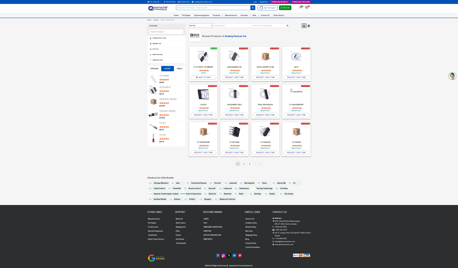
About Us (179, 219)
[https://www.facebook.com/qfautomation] (218, 255)
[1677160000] (153, 79)
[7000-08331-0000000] (153, 114)
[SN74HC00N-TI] (153, 90)
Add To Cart (204, 77)
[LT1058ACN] (265, 132)
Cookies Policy (251, 223)
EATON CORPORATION (212, 235)
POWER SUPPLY (159, 38)
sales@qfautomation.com (203, 2)
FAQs (178, 231)
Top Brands (152, 235)
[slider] (164, 80)
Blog (247, 239)
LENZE (206, 219)
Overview (244, 15)
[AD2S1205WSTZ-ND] (265, 56)
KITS (155, 49)
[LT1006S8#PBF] (203, 132)
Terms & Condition (252, 247)
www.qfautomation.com (284, 244)
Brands (156, 20)
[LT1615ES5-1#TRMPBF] (203, 56)
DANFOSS (207, 231)
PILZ (205, 223)
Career (178, 235)
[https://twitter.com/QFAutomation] (229, 255)
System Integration (201, 15)
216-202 (162, 123)
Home (176, 15)
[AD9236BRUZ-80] (234, 56)
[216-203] (153, 138)
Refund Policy (250, 227)
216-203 (162, 135)
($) (154, 2)
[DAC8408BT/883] (234, 94)
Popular (154, 69)
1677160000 (164, 76)
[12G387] (203, 94)
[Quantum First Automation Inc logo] (158, 8)
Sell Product (181, 223)
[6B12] (296, 56)
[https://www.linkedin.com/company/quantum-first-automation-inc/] (234, 255)
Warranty (249, 231)
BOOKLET (280, 2)
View (254, 15)
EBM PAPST (208, 239)
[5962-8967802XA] (265, 94)
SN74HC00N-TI (165, 87)
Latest (167, 69)
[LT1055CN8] (234, 132)
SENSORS (157, 60)
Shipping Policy (251, 235)
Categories (153, 26)
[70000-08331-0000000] (153, 102)
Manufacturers (231, 15)
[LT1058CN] (296, 132)
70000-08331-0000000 (168, 99)
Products (216, 15)
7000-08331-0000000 (167, 111)
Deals (179, 69)
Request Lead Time (234, 77)
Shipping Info (181, 227)
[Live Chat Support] (452, 76)
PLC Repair (186, 15)
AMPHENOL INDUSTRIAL (213, 227)
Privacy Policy (250, 243)
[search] (252, 7)
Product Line (153, 227)
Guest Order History (156, 239)
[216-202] (153, 126)
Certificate (180, 239)
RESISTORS (157, 54)
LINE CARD (301, 2)
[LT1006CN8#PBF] (296, 94)
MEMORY (156, 44)
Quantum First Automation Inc (241, 266)
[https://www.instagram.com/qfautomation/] (223, 255)
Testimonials (181, 243)
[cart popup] (306, 8)
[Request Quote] (300, 8)
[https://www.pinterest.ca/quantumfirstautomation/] (240, 255)
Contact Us (265, 15)
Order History (278, 15)
